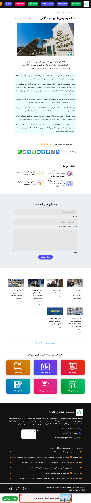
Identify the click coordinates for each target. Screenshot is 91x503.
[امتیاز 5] (38, 144)
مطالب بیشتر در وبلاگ (47, 343)
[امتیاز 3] (44, 144)
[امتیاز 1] (51, 144)
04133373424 (67, 428)
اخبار (74, 12)
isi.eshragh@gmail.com (64, 438)
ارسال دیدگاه (45, 257)
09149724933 (68, 433)
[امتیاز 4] (41, 144)
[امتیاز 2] (48, 144)
